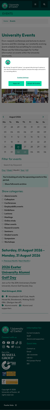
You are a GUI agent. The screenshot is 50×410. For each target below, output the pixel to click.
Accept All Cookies (33, 83)
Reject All (16, 83)
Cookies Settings (23, 77)
